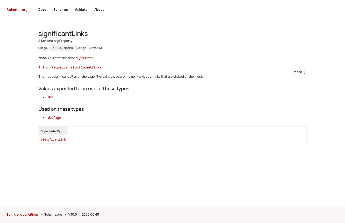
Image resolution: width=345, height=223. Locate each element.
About (99, 9)
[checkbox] (172, 72)
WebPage (54, 117)
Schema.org (17, 9)
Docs (42, 9)
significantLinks (86, 67)
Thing (43, 67)
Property (59, 67)
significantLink (53, 139)
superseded (84, 58)
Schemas (60, 9)
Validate (81, 9)
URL (51, 97)
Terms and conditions (22, 214)
